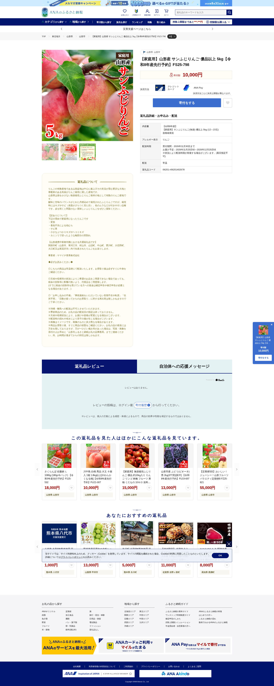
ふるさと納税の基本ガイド (177, 611)
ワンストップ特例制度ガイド (178, 615)
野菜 (44, 622)
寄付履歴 (141, 405)
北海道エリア (130, 611)
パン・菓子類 (71, 622)
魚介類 (45, 619)
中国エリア (144, 619)
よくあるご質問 (194, 666)
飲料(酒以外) (71, 630)
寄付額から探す (104, 22)
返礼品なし (94, 630)
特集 (150, 22)
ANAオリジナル (48, 611)
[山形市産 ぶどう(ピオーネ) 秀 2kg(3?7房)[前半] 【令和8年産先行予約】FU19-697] (176, 456)
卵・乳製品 (70, 626)
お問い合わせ (174, 666)
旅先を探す (121, 22)
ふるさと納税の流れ (207, 619)
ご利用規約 (128, 666)
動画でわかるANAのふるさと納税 (213, 622)
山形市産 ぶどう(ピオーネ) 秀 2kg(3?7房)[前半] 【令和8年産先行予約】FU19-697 (175, 475)
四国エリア (129, 622)
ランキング (137, 22)
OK (220, 555)
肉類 (44, 615)
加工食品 (69, 615)
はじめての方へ (205, 615)
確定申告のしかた (173, 619)
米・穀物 (45, 630)
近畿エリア (129, 619)
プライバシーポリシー (150, 666)
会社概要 (77, 666)
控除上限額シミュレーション (178, 622)
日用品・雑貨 (95, 619)
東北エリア (144, 611)
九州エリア (144, 622)
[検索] (229, 12)
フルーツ (45, 626)
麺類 (67, 619)
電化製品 (93, 622)
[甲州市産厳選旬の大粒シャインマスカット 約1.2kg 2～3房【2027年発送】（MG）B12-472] (98, 533)
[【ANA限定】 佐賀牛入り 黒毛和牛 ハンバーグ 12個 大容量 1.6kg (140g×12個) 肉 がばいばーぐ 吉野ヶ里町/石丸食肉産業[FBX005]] (176, 533)
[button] (61, 29)
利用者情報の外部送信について (102, 666)
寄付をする (187, 103)
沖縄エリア (129, 626)
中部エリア (144, 615)
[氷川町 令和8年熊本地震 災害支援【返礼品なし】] (137, 533)
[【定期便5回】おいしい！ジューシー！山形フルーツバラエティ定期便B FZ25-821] (214, 456)
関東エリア (129, 615)
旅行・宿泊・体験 (97, 615)
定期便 (68, 611)
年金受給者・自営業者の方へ (178, 626)
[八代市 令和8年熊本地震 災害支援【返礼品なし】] (59, 533)
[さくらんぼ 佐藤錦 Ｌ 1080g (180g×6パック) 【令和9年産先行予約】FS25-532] (59, 456)
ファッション (95, 626)
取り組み (161, 22)
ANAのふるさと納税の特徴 (210, 611)
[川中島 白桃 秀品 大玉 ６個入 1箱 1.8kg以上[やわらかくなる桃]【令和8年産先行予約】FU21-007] (98, 456)
